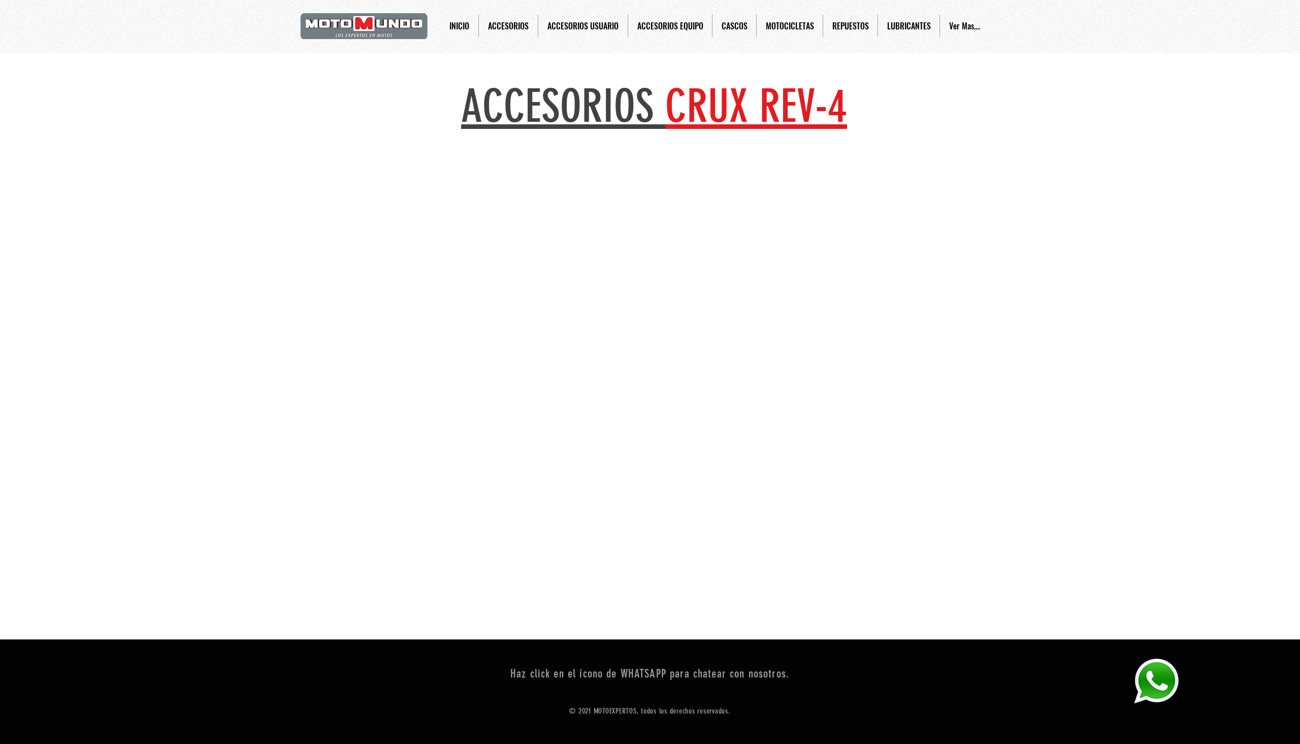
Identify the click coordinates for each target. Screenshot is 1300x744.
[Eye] (1156, 681)
